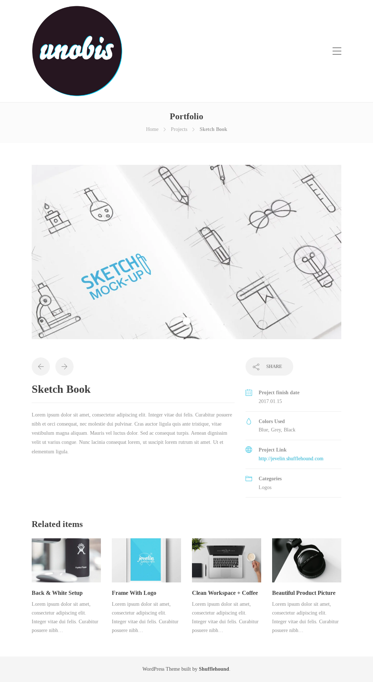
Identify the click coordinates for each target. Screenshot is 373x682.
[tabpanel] (186, 252)
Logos (265, 487)
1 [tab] (187, 321)
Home (152, 129)
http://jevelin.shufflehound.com (291, 458)
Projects (179, 129)
